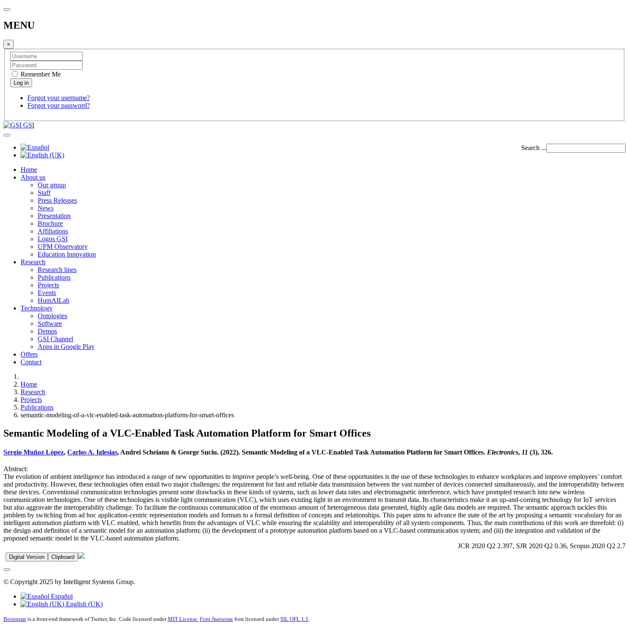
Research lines (57, 269)
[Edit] (81, 556)
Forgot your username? (58, 97)
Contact (31, 362)
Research (33, 262)
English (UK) (83, 604)
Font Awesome (216, 619)
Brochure (50, 223)
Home (29, 169)
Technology (37, 308)
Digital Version (27, 557)
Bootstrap (14, 619)
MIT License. (183, 619)
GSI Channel (55, 339)
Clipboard (62, 557)
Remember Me (40, 74)
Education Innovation (67, 254)
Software (50, 323)
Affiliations (53, 231)
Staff (44, 192)
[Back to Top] (6, 569)
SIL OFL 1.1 (294, 619)
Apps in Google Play (66, 346)
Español (61, 596)
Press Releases (57, 200)
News (45, 208)
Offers (29, 354)
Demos (47, 331)
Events (47, 292)
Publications (54, 277)
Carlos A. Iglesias (92, 452)
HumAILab (53, 300)
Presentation (54, 215)
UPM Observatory (63, 246)
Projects (48, 285)
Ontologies (52, 315)
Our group (52, 185)
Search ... (533, 147)
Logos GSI (53, 238)
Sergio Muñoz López (33, 452)
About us (33, 177)
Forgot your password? (58, 105)
